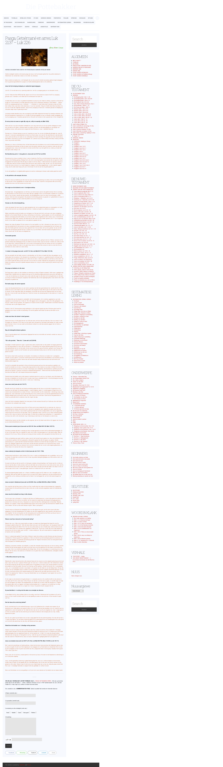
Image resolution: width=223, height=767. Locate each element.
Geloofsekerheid (78, 326)
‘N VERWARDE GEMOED (79, 404)
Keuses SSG (76, 500)
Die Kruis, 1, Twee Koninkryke (81, 436)
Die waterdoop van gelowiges (81, 325)
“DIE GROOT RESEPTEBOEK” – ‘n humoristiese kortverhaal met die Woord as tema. (83, 559)
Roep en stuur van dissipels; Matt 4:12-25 (84, 218)
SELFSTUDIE (7, 26)
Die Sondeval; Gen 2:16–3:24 (81, 102)
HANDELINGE (31, 22)
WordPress (22, 765)
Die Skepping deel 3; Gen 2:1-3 (82, 100)
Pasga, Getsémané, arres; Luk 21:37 (83, 257)
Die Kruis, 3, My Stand (80, 439)
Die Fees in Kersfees (78, 414)
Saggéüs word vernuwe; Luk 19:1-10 (83, 246)
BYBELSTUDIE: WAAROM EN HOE (82, 65)
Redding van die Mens (79, 320)
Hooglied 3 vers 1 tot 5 (79, 146)
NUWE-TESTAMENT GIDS (79, 186)
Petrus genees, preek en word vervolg (83, 269)
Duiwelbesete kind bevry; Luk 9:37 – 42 (84, 222)
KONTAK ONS (76, 71)
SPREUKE (74, 18)
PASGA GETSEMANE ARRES (43, 681)
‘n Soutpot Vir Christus (79, 395)
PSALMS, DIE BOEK (78, 134)
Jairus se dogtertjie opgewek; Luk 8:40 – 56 (85, 215)
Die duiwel (76, 347)
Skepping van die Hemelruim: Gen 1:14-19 (84, 429)
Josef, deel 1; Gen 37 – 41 (80, 119)
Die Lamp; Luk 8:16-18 (79, 208)
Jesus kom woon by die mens (80, 464)
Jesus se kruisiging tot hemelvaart (81, 471)
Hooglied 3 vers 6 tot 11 (80, 148)
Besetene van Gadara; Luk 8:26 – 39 (83, 213)
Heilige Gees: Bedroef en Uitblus (82, 313)
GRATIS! (27, 26)
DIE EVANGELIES (20, 22)
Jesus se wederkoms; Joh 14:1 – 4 (83, 256)
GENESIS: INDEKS (46, 18)
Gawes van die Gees (78, 381)
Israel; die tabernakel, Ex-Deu (80, 127)
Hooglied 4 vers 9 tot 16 (80, 156)
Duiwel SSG (76, 497)
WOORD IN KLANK (88, 22)
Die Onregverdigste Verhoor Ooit (81, 378)
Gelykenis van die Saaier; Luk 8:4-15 (83, 206)
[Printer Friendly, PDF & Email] (56, 48)
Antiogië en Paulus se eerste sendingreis (84, 276)
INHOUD (6, 18)
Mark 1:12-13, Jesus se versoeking (83, 523)
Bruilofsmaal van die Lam (80, 352)
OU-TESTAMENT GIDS (79, 93)
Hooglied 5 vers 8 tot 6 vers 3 (81, 160)
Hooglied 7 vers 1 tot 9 (79, 163)
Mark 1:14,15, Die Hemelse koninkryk (83, 525)
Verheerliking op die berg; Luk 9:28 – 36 (84, 220)
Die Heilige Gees (78, 309)
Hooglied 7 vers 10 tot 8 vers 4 (82, 165)
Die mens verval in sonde (79, 462)
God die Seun (77, 308)
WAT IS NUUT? (18, 26)
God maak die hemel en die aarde (81, 459)
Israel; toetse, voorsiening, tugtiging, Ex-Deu (84, 132)
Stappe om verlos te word (80, 321)
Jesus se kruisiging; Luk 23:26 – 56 (83, 261)
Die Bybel (76, 301)
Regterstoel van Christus (80, 350)
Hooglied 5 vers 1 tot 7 (79, 158)
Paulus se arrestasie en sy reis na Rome (84, 280)
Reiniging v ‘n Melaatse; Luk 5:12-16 (83, 198)
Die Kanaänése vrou (79, 249)
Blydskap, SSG (77, 494)
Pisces (29, 765)
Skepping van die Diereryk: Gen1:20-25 (84, 431)
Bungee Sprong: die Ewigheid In (81, 412)
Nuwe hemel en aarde (79, 360)
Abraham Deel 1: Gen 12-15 (81, 109)
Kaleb (74, 422)
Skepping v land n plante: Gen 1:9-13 (83, 427)
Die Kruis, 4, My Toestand (80, 441)
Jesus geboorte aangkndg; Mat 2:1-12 (83, 191)
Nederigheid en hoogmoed (79, 400)
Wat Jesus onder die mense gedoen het (83, 467)
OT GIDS (36, 18)
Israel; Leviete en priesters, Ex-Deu (82, 129)
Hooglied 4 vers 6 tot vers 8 (81, 155)
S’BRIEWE (41, 22)
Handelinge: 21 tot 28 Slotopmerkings (83, 281)
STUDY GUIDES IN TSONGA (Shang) (82, 74)
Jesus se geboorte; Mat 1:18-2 (81, 193)
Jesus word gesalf (77, 416)
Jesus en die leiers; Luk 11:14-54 (82, 227)
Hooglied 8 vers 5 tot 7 (79, 167)
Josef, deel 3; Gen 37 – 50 (80, 122)
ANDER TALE (44, 26)
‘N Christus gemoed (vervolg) (81, 409)
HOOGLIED (82, 18)
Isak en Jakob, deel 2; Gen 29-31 (82, 115)
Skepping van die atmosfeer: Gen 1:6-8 (84, 426)
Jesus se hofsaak (77, 469)
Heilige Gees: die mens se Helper (82, 311)
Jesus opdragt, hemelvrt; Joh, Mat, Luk (84, 264)
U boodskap (8, 717)
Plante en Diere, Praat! (78, 443)
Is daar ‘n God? (78, 302)
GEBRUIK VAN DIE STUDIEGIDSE (82, 67)
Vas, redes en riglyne (78, 380)
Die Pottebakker (51, 6)
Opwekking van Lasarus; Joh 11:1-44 (83, 203)
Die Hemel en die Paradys (80, 343)
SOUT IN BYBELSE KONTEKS (81, 393)
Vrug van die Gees (78, 335)
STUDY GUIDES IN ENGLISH (80, 72)
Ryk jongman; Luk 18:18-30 (81, 242)
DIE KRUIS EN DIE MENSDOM (81, 434)
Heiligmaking (77, 328)
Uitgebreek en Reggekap (79, 388)
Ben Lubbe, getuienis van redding (82, 518)
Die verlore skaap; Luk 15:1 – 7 (82, 235)
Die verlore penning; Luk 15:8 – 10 (82, 237)
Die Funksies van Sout (80, 398)
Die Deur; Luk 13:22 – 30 (80, 230)
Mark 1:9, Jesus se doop (80, 521)
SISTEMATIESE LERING (64, 22)
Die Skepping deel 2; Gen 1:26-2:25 (83, 98)
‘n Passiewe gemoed (79, 405)
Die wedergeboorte (78, 323)
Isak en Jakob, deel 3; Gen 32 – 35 (83, 117)
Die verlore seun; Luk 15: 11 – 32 (82, 239)
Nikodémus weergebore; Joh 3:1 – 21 (83, 254)
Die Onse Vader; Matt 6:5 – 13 (81, 223)
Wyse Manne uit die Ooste (79, 433)
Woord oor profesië (79, 362)
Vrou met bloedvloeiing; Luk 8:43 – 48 (83, 217)
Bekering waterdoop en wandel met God (83, 476)
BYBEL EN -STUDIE (25, 18)
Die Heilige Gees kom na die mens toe (82, 474)
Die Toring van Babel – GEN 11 (82, 107)
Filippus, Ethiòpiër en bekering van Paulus (84, 273)
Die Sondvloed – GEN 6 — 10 (81, 105)
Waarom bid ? (76, 402)
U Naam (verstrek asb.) (11, 693)
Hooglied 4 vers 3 (78, 151)
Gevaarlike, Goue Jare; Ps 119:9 (81, 385)
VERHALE (35, 26)
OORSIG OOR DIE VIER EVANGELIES (83, 189)
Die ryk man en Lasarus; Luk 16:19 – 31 (84, 240)
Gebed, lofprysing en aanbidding (82, 337)
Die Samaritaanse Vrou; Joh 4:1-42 (83, 205)
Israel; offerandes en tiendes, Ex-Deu (82, 131)
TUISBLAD (14, 18)
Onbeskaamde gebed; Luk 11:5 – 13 (83, 225)
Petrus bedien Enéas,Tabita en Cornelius (84, 275)
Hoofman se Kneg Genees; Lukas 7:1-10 (84, 201)
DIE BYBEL (76, 64)
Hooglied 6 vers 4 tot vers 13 (81, 161)
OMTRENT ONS (55, 26)
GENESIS (75, 95)
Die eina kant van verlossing (80, 410)
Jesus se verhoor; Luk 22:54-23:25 (83, 259)
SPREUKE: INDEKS (78, 138)
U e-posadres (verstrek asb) (12, 700)
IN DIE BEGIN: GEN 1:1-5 (79, 424)
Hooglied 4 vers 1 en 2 (79, 150)
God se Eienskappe (79, 304)
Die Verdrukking (78, 354)
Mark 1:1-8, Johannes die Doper (82, 520)
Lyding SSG (76, 502)
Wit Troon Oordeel (78, 359)
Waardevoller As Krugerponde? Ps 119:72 (83, 387)
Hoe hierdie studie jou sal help (80, 457)
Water (74, 421)
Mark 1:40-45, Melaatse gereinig (82, 538)
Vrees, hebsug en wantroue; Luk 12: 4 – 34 (85, 229)
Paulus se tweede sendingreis (81, 278)
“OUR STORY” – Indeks (79, 556)
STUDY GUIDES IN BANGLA (80, 76)
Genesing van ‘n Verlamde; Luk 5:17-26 (84, 200)
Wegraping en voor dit (79, 348)
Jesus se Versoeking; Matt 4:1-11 (82, 196)
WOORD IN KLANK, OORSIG (80, 516)
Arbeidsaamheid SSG (78, 492)
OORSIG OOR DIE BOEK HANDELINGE (83, 266)
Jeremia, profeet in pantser (79, 419)
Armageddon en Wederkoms (81, 355)
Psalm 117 (76, 136)
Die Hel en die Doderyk (80, 345)
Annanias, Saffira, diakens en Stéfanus (84, 271)
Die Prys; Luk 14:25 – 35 (80, 234)
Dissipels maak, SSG (78, 495)
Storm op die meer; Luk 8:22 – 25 (82, 212)
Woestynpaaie (76, 417)
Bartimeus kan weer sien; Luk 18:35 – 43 (84, 244)
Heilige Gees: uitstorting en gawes (82, 333)
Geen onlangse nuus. (76, 576)
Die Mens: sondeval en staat (81, 316)
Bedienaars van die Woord (80, 340)
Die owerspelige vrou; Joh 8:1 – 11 (82, 247)
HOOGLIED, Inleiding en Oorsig (82, 141)
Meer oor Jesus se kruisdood (80, 472)
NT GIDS (90, 18)
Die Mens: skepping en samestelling (83, 314)
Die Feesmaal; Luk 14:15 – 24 (81, 232)
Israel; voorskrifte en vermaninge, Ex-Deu (83, 126)
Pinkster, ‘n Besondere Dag (79, 376)
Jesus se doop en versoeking (80, 466)
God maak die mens (78, 461)
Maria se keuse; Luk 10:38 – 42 (82, 251)
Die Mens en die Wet (79, 318)
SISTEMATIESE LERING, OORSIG (82, 299)
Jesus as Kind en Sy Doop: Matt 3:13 (83, 195)
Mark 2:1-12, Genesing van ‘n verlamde (84, 540)
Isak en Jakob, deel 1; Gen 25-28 (82, 114)
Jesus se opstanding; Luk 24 (81, 263)
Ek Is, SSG (76, 499)
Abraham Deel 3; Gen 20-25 (81, 112)
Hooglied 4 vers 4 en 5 (79, 153)
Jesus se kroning (77, 383)
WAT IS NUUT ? (77, 60)
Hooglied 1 (76, 143)
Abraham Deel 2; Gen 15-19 (81, 110)
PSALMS (66, 18)
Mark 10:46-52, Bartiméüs (80, 542)
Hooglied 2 (76, 144)
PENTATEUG (57, 18)
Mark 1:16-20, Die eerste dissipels (82, 527)
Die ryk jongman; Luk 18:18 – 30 (82, 210)
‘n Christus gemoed (79, 407)
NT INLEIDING (8, 22)
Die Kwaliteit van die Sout (80, 397)
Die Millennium (77, 357)
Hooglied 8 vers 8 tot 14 (80, 168)
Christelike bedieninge (79, 338)
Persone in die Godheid (80, 306)
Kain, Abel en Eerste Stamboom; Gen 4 (84, 104)
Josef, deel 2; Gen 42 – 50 (80, 121)
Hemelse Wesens (78, 342)
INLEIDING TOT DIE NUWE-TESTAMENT (83, 188)
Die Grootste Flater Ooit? (79, 390)
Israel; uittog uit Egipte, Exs (80, 124)
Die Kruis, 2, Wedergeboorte (81, 438)
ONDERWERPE (51, 22)
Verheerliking (77, 330)
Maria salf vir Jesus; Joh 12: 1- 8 (82, 252)
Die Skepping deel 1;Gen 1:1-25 (82, 97)
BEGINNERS (77, 22)
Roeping (76, 331)
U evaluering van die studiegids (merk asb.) (16, 708)
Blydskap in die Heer (78, 392)
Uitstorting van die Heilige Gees (82, 268)
